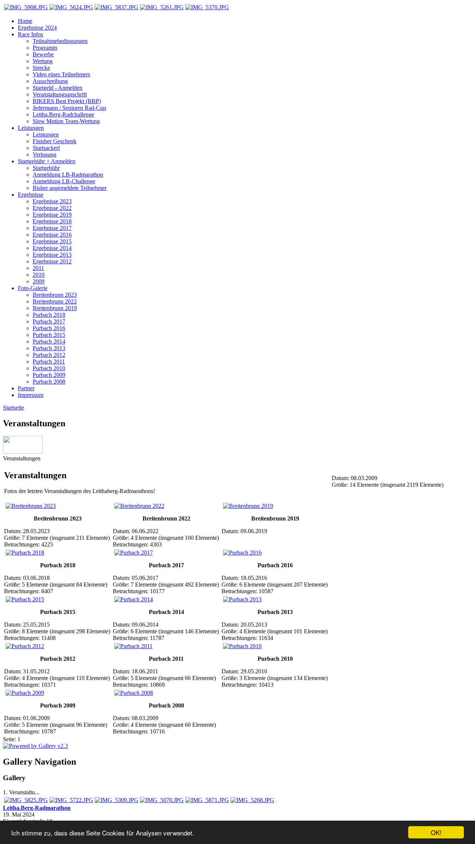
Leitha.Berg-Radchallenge (63, 114)
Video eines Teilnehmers (61, 74)
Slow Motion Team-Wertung (66, 121)
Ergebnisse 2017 (52, 228)
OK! (436, 832)
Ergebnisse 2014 (52, 248)
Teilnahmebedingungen (60, 41)
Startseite (13, 407)
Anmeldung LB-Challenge (64, 181)
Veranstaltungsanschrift (60, 94)
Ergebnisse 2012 (52, 261)
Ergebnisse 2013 (52, 255)
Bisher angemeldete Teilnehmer (70, 188)
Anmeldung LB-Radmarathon (68, 174)
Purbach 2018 (49, 315)
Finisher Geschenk (54, 141)
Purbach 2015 (49, 335)
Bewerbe (43, 54)
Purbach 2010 (49, 368)
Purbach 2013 (49, 348)
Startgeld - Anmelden (57, 88)
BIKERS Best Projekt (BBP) (67, 101)
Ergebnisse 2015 (52, 241)
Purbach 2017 (49, 321)
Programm (45, 48)
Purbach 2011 (49, 361)
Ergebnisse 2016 (52, 234)
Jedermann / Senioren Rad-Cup (69, 108)
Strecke (41, 68)
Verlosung (44, 154)
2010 (39, 275)
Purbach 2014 (49, 341)
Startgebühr (46, 168)
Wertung (43, 61)
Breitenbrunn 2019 (55, 308)
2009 (39, 281)
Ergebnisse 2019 (52, 214)
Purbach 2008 (49, 381)
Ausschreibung (50, 81)
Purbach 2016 (49, 328)
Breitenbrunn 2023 (55, 295)
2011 (38, 268)
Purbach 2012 (49, 355)
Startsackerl (46, 148)
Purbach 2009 (49, 375)
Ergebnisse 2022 (52, 208)
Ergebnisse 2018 (52, 221)
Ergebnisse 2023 (52, 201)
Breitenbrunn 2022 (55, 301)
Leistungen (46, 134)
